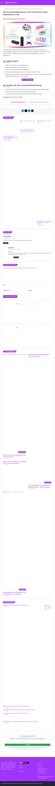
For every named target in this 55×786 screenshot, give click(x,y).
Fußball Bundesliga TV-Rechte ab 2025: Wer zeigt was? (15, 713)
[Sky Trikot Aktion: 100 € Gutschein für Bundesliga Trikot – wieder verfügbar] (10, 127)
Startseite (6, 8)
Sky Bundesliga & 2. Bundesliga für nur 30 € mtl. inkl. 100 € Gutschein (44, 222)
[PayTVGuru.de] (10, 2)
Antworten (6, 243)
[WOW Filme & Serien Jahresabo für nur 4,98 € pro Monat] (48, 655)
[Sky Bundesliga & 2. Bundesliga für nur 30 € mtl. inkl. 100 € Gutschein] (44, 170)
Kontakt (39, 764)
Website (30, 290)
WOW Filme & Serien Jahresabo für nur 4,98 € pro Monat (16, 605)
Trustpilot (21, 771)
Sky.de (20, 765)
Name (4, 284)
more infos (45, 747)
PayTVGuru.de (19, 783)
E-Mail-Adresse (6, 290)
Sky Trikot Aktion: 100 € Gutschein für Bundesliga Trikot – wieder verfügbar (10, 137)
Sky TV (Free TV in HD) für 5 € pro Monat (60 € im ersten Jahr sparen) (19, 709)
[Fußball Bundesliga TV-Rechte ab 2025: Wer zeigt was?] (48, 716)
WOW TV (21, 767)
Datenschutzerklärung (42, 768)
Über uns (40, 762)
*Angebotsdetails (41, 770)
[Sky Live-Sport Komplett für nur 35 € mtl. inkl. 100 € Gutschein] (27, 124)
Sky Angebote (11, 8)
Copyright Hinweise (42, 772)
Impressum (40, 766)
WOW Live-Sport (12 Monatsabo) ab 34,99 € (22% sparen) (16, 706)
